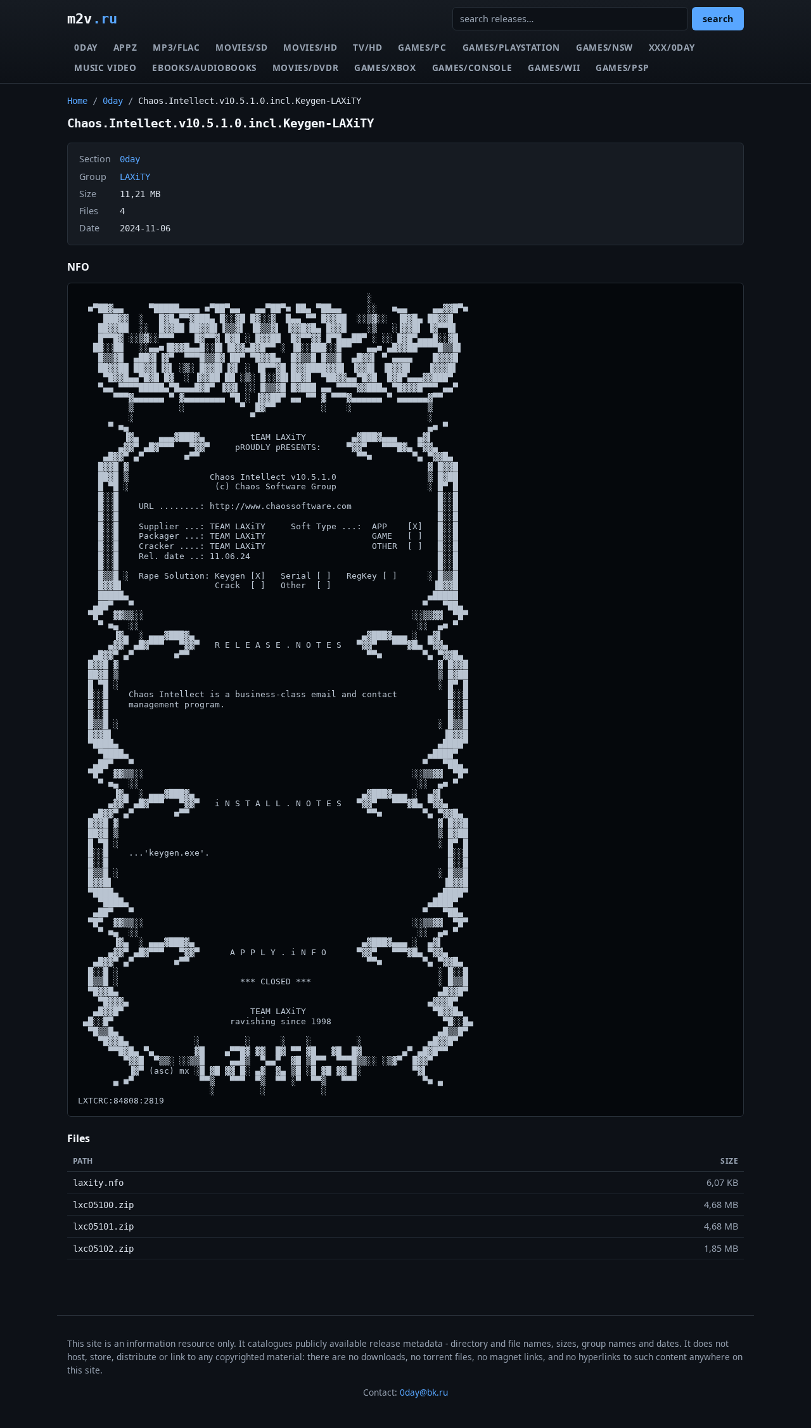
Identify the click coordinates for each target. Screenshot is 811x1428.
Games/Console (472, 67)
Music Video (105, 67)
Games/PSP (622, 67)
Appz (125, 47)
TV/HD (367, 47)
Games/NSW (604, 47)
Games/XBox (385, 67)
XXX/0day (671, 47)
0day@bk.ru (424, 1392)
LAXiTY (135, 177)
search (718, 19)
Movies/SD (241, 47)
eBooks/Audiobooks (204, 67)
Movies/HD (310, 47)
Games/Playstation (512, 47)
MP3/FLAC (176, 47)
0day (86, 47)
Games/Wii (554, 67)
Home (77, 101)
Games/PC (422, 47)
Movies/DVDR (305, 67)
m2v (92, 18)
